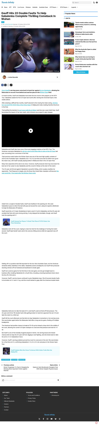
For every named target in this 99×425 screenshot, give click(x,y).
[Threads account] (60, 419)
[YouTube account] (51, 419)
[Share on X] (5, 85)
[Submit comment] (58, 380)
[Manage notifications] (96, 423)
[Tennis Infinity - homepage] (7, 3)
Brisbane (28, 7)
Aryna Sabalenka (45, 90)
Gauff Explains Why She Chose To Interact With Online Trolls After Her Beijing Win (31, 351)
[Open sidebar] (2, 7)
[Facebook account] (43, 419)
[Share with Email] (8, 85)
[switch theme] (94, 3)
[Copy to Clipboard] (11, 85)
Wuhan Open (44, 92)
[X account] (39, 419)
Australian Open (43, 7)
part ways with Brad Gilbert (28, 110)
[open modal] (97, 2)
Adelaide (34, 7)
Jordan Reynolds (9, 24)
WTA (14, 7)
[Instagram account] (47, 419)
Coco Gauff (5, 90)
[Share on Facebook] (2, 85)
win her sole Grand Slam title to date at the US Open (38, 151)
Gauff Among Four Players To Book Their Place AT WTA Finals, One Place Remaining (30, 222)
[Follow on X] (57, 77)
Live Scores (21, 7)
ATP (10, 7)
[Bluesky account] (55, 419)
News (5, 7)
